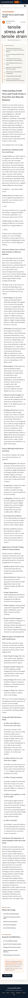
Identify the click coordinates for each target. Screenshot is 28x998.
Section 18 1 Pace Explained (9, 924)
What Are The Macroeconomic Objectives (10, 951)
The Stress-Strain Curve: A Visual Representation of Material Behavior (14, 59)
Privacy (23, 992)
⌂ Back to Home (7, 975)
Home (3, 992)
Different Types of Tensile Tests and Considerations (14, 72)
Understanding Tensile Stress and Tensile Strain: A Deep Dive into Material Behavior (15, 50)
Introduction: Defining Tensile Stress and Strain (15, 55)
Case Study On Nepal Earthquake (11, 913)
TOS (14, 994)
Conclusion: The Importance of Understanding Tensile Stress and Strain (15, 79)
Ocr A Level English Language (10, 941)
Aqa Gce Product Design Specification (12, 944)
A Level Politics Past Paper (9, 928)
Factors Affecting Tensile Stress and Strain (14, 63)
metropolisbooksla (7, 2)
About (8, 992)
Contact (12, 992)
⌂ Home (16, 2)
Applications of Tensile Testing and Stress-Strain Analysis (14, 68)
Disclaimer (18, 992)
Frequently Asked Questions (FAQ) (13, 76)
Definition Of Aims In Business (10, 921)
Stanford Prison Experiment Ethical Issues (11, 917)
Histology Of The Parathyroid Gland (12, 947)
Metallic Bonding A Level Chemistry (11, 955)
